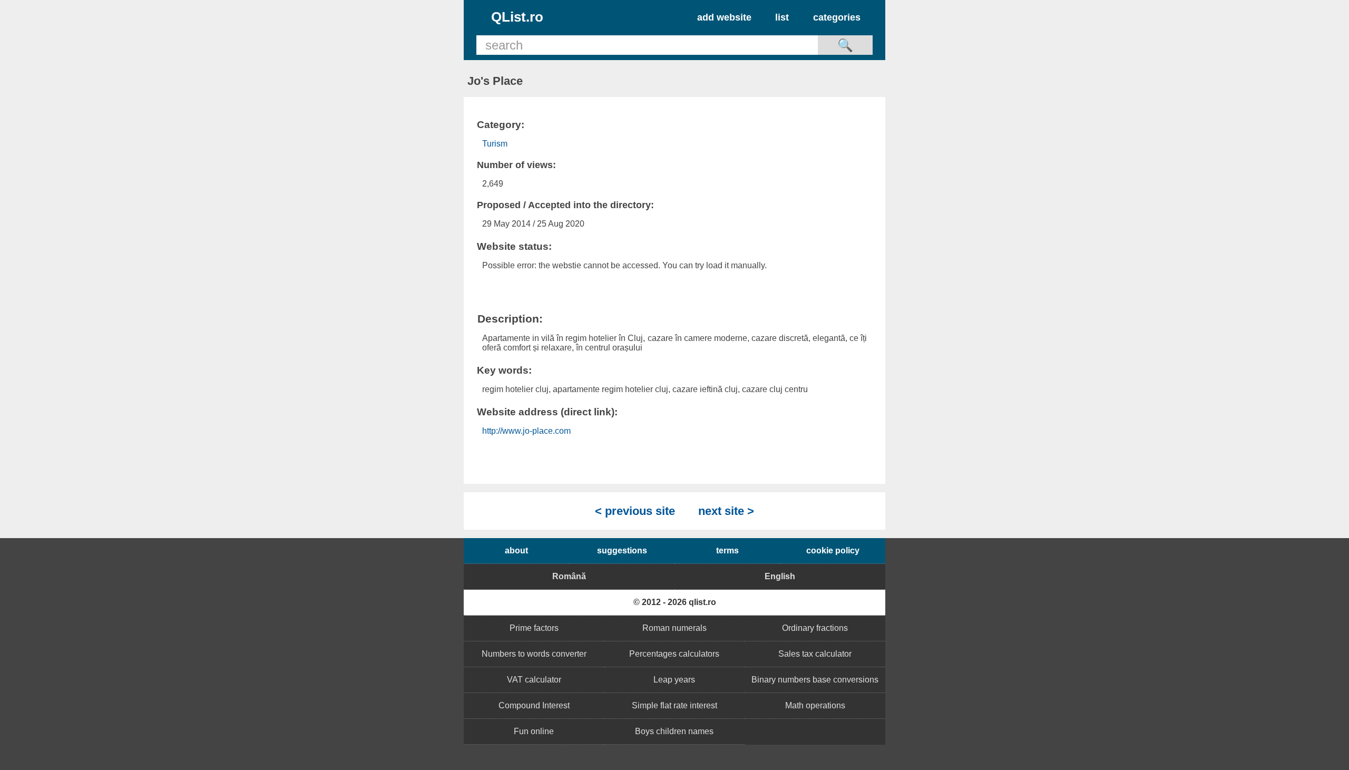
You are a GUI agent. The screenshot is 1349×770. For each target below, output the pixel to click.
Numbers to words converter (534, 653)
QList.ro (517, 16)
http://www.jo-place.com (526, 430)
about (516, 550)
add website (724, 17)
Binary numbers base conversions (814, 679)
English (780, 576)
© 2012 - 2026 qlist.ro (674, 602)
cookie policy (832, 550)
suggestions (622, 550)
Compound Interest (534, 705)
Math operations (815, 705)
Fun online (534, 731)
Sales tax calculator (815, 653)
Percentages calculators (674, 653)
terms (727, 550)
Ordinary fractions (815, 627)
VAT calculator (534, 679)
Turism (494, 143)
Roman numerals (674, 627)
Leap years (674, 679)
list (782, 17)
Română (569, 576)
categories (837, 17)
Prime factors (534, 627)
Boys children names (674, 731)
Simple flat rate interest (674, 705)
